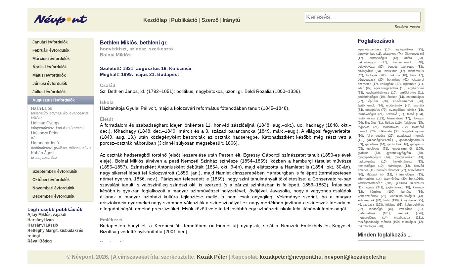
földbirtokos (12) (395, 127)
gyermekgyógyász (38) (404, 153)
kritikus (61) (393, 204)
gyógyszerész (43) (409, 157)
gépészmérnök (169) (407, 148)
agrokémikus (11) (369, 53)
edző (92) (364, 88)
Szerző (210, 20)
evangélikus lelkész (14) (406, 109)
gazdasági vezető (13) (382, 140)
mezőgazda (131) (408, 217)
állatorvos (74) (393, 53)
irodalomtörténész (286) (375, 183)
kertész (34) (412, 191)
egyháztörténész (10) (381, 92)
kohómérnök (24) (369, 200)
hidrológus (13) (399, 166)
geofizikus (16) (397, 144)
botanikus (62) (398, 79)
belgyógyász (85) (371, 66)
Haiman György (45, 123)
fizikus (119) (393, 122)
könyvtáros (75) (412, 200)
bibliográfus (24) (369, 71)
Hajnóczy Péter (45, 133)
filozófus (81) (374, 122)
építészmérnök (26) (408, 101)
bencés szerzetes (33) (405, 66)
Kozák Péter (212, 257)
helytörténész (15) (408, 161)
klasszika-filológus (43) (406, 196)
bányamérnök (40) (408, 62)
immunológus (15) (409, 174)
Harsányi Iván (40, 220)
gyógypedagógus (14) (374, 157)
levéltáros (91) (411, 209)
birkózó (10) (398, 75)
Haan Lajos (41, 108)
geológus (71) (377, 148)
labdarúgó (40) (381, 209)
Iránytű (231, 20)
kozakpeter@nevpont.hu (291, 257)
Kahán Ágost (42, 153)
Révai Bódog (39, 241)
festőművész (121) (371, 118)
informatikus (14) (370, 178)
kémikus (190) (382, 191)
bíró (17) (416, 75)
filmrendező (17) (398, 118)
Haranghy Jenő (45, 143)
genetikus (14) (375, 144)
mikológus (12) (412, 222)
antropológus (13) (384, 58)
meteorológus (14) (372, 217)
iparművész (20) (395, 178)
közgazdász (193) (370, 204)
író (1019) (416, 178)
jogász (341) (375, 187)
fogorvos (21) (368, 127)
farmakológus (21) (371, 114)
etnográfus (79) (375, 109)
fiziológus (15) (413, 122)
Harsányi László (42, 225)
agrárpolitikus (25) (409, 49)
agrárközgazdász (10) (374, 49)
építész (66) (378, 101)
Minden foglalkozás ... (385, 235)
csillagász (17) (390, 84)
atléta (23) (413, 58)
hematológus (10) (371, 166)
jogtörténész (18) (398, 187)
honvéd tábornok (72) (391, 170)
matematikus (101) (374, 213)
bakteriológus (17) (372, 62)
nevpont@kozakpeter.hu (355, 257)
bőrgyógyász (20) (371, 79)
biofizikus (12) (394, 71)
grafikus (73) (369, 153)
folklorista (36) (389, 131)
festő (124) (415, 114)
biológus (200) (376, 75)
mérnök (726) (410, 213)
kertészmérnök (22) (372, 196)
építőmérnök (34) (370, 105)
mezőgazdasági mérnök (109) (379, 222)
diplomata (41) (413, 84)
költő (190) (391, 200)
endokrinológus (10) (371, 97)
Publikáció (184, 20)
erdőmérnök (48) (398, 105)
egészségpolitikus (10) (389, 88)
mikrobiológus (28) (370, 226)
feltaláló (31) (395, 114)
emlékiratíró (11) (411, 92)
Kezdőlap (155, 20)
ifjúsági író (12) (379, 174)
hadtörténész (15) (372, 161)
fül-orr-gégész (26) (380, 135)
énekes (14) (395, 97)
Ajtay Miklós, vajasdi (46, 214)
